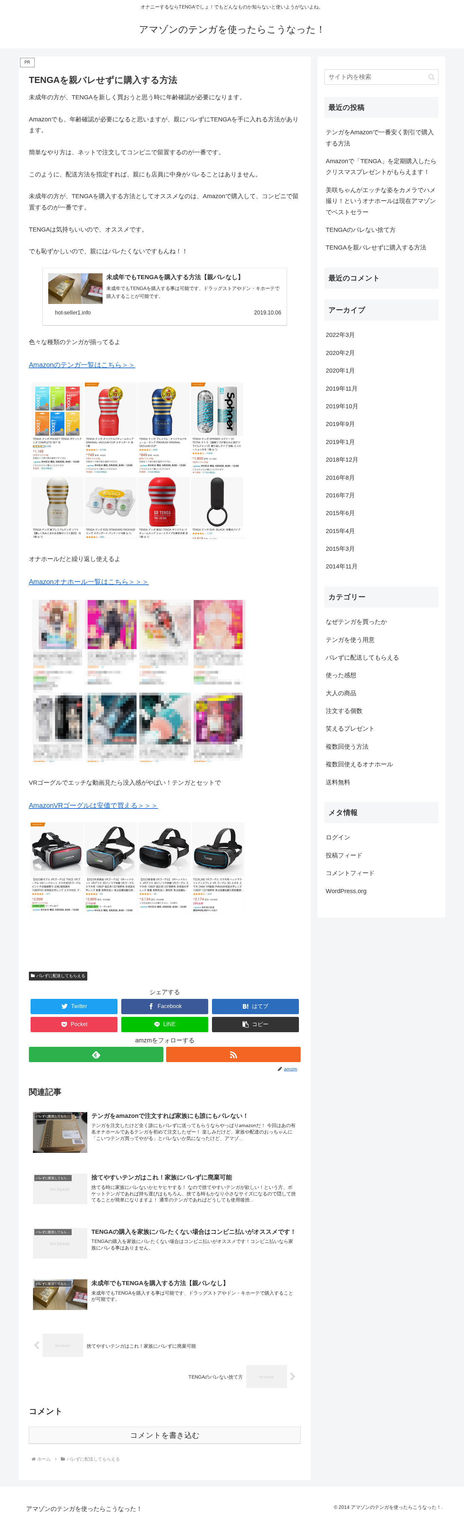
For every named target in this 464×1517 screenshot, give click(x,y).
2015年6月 (340, 513)
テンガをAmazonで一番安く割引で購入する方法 (380, 138)
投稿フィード (344, 855)
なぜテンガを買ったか (356, 621)
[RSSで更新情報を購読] (233, 1054)
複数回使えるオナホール (359, 764)
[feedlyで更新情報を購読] (96, 1054)
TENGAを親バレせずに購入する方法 (376, 247)
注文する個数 (344, 711)
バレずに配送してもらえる (60, 975)
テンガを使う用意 (350, 639)
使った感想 (341, 675)
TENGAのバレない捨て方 (361, 229)
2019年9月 (340, 424)
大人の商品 (341, 693)
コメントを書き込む (165, 1435)
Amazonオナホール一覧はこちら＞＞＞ (89, 581)
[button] (255, 1024)
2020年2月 (340, 353)
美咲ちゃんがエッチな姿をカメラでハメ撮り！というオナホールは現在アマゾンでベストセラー (381, 201)
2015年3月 (340, 548)
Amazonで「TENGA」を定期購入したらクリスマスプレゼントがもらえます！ (381, 166)
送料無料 (338, 782)
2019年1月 (340, 442)
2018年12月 (342, 459)
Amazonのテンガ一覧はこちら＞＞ (82, 365)
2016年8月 (340, 477)
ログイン (338, 837)
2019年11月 (342, 388)
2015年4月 (340, 531)
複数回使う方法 (347, 746)
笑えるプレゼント (350, 728)
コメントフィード (350, 873)
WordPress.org (346, 891)
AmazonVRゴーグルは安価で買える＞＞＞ (93, 805)
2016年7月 (340, 495)
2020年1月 (340, 370)
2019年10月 (342, 406)
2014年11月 (342, 566)
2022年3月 (340, 334)
